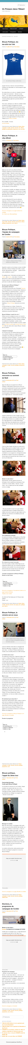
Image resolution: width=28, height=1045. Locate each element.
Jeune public (5, 31)
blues (23, 126)
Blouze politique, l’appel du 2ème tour (10, 774)
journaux (10, 277)
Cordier (9, 127)
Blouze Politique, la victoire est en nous (10, 613)
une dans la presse (9, 324)
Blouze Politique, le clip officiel (9, 136)
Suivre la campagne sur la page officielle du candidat (14, 891)
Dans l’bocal (5, 28)
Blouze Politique (11, 303)
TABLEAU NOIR (13, 28)
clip (3, 221)
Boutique (20, 31)
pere (20, 604)
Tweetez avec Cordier (7, 593)
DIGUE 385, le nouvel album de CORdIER (12, 1036)
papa (17, 604)
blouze (20, 126)
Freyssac (23, 288)
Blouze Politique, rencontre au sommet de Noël (10, 375)
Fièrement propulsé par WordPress (14, 1042)
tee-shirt (23, 129)
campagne (4, 127)
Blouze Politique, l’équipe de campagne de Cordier (11, 231)
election (16, 127)
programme (15, 129)
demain (12, 127)
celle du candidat (13, 118)
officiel (22, 127)
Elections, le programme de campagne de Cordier (10, 906)
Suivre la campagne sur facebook (9, 1006)
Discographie (13, 31)
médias (3, 277)
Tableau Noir (5, 897)
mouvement (18, 221)
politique (4, 129)
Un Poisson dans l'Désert (13, 9)
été (19, 127)
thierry (15, 223)
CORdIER (21, 28)
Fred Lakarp (16, 46)
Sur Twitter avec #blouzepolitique (9, 214)
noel (14, 604)
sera (19, 129)
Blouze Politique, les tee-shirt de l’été (10, 43)
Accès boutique (5, 123)
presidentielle (9, 129)
